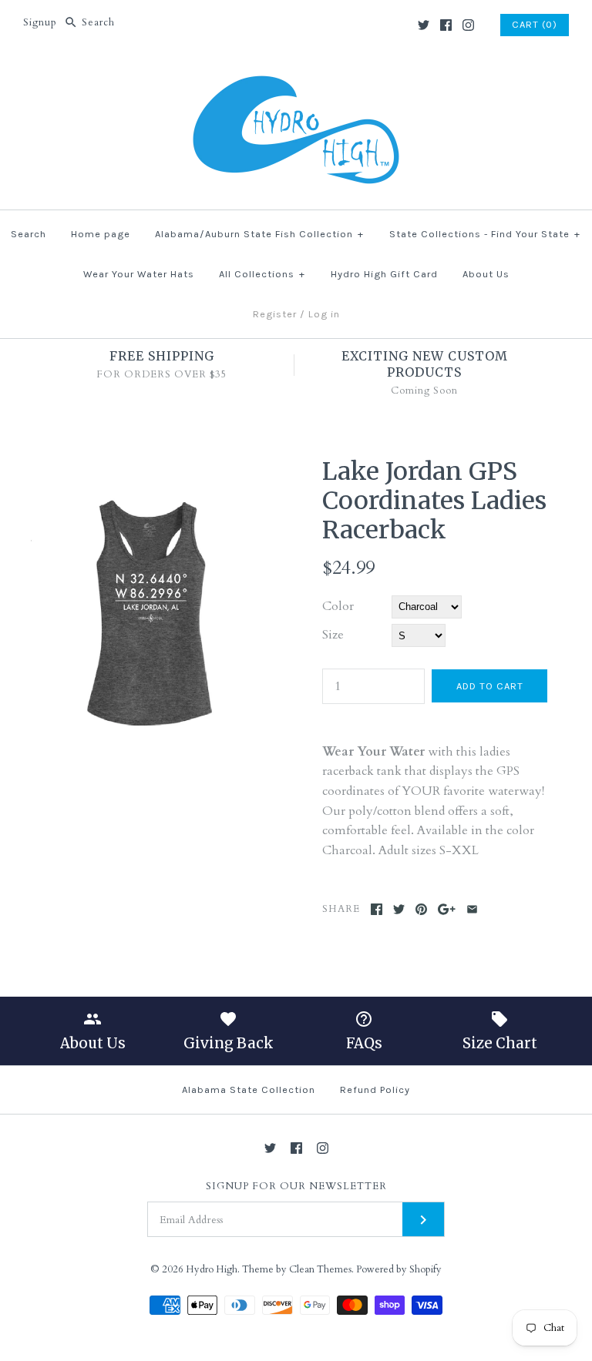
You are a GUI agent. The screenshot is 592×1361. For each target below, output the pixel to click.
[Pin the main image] (421, 909)
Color (338, 606)
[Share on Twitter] (399, 909)
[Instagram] (468, 25)
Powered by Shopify (399, 1269)
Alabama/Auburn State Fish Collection (259, 234)
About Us (486, 274)
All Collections (262, 274)
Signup (40, 22)
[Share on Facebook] (376, 909)
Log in (324, 314)
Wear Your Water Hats (138, 274)
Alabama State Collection (248, 1089)
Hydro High (211, 1269)
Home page (100, 234)
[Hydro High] (296, 74)
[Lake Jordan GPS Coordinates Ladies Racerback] (150, 466)
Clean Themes (320, 1269)
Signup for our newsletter (296, 1186)
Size (333, 634)
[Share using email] (472, 909)
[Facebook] (446, 25)
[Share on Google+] (447, 909)
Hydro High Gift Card (384, 274)
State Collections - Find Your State (484, 234)
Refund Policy (375, 1089)
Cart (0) (534, 24)
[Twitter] (423, 25)
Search (28, 234)
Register (275, 314)
